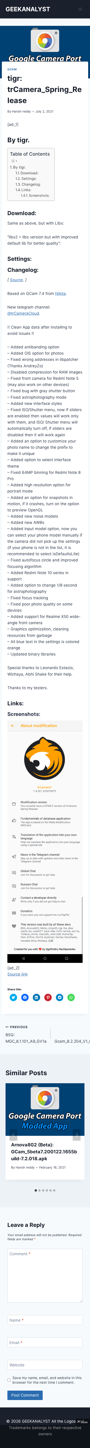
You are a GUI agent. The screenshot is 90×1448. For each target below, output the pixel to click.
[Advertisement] (45, 1436)
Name (16, 1320)
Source (16, 280)
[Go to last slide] (13, 1135)
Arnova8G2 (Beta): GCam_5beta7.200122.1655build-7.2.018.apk (44, 1151)
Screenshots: (39, 195)
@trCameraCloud (23, 313)
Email (16, 1342)
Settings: (28, 178)
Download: (29, 173)
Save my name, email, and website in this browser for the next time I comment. (47, 1380)
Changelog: (31, 184)
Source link (17, 974)
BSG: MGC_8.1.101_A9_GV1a (26, 1034)
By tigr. (19, 167)
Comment (20, 1254)
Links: (26, 190)
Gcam (12, 69)
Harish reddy (21, 111)
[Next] (77, 1135)
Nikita (60, 293)
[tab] (36, 1190)
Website (16, 1365)
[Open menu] (80, 9)
